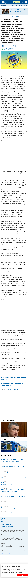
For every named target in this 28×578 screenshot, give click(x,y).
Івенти (2, 521)
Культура (8, 16)
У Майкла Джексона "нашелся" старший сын (13, 473)
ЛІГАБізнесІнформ (13, 390)
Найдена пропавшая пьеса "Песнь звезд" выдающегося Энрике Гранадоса (12, 490)
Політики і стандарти (6, 524)
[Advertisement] (14, 155)
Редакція (3, 523)
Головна (3, 16)
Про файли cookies (6, 575)
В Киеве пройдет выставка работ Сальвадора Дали (14, 467)
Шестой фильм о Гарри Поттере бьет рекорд (13, 513)
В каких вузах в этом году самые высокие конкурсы (13, 378)
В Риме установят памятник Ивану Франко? (13, 478)
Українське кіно (5, 5)
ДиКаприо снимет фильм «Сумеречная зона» (14, 503)
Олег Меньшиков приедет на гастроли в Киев (14, 508)
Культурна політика (16, 5)
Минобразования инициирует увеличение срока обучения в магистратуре (13, 460)
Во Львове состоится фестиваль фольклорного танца (10, 483)
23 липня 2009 (15, 16)
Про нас (3, 518)
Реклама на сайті (5, 520)
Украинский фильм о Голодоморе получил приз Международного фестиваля (13, 497)
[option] (14, 11)
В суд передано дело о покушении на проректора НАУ (12, 384)
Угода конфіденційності (7, 526)
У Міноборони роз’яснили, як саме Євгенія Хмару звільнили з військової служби (18, 12)
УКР (23, 2)
